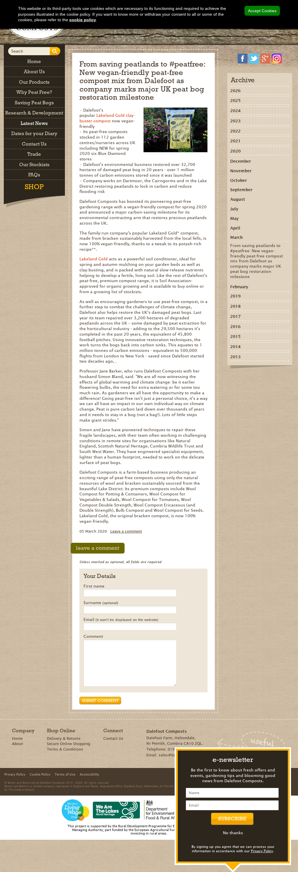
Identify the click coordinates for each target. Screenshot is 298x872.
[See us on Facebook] (242, 58)
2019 (235, 296)
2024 (235, 110)
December (240, 161)
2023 (235, 121)
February (239, 286)
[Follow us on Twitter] (254, 58)
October (238, 180)
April (235, 228)
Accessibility (89, 774)
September (241, 189)
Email (121, 620)
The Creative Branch (21, 789)
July (234, 209)
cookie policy (82, 19)
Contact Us (113, 738)
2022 (235, 131)
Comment (93, 637)
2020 (235, 151)
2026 (235, 90)
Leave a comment (126, 531)
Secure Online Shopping (68, 744)
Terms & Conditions (65, 749)
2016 (235, 326)
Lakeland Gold (94, 259)
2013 (235, 356)
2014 (235, 346)
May (234, 218)
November (240, 171)
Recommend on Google (243, 378)
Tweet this (260, 378)
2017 (235, 316)
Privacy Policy (262, 851)
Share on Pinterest (252, 378)
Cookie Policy (40, 774)
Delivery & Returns (64, 738)
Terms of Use (65, 774)
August (237, 199)
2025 (235, 100)
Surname (101, 603)
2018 (235, 306)
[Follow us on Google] (265, 58)
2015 (235, 336)
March (236, 237)
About (17, 744)
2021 (235, 141)
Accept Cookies (262, 10)
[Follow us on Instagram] (277, 58)
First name (94, 586)
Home (17, 738)
